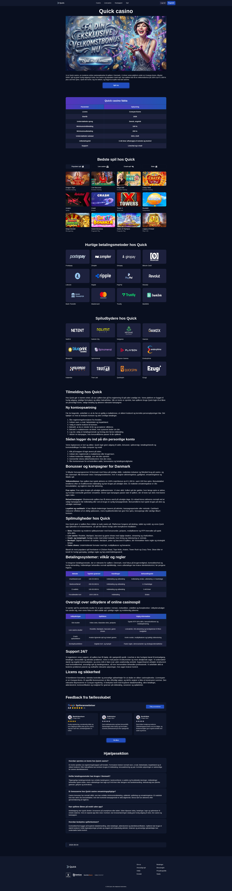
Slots (153, 166)
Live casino (102, 166)
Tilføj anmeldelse (155, 706)
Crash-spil (127, 166)
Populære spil (76, 166)
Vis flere (116, 740)
